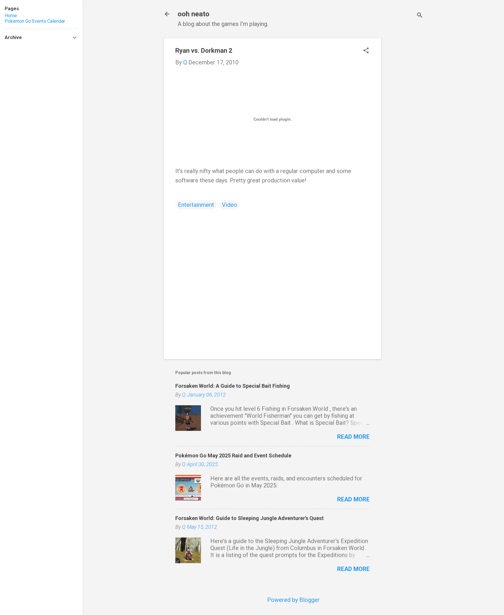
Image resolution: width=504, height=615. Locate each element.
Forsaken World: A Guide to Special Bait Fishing (232, 386)
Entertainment (196, 204)
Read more (353, 436)
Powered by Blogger (293, 599)
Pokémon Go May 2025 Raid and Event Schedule (233, 455)
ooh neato (193, 14)
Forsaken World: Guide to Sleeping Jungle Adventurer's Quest (249, 518)
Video (229, 204)
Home (11, 15)
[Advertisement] (404, 125)
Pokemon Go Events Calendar (35, 21)
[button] (366, 51)
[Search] (419, 16)
